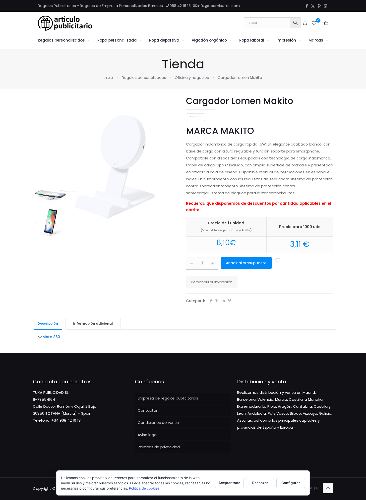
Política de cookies (144, 488)
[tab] (48, 323)
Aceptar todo (229, 483)
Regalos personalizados (144, 77)
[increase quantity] (212, 263)
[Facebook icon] (306, 5)
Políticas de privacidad (159, 447)
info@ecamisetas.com (218, 5)
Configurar (290, 483)
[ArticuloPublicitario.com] (65, 23)
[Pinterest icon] (319, 5)
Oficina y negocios (192, 77)
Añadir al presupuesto (246, 262)
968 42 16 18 (180, 5)
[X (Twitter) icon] (313, 5)
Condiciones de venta (158, 422)
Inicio (108, 77)
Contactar (147, 410)
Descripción (48, 323)
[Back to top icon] (328, 488)
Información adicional (93, 323)
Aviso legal (147, 434)
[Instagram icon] (325, 5)
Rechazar (260, 483)
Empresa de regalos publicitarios (168, 398)
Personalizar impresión (212, 282)
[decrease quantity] (191, 263)
